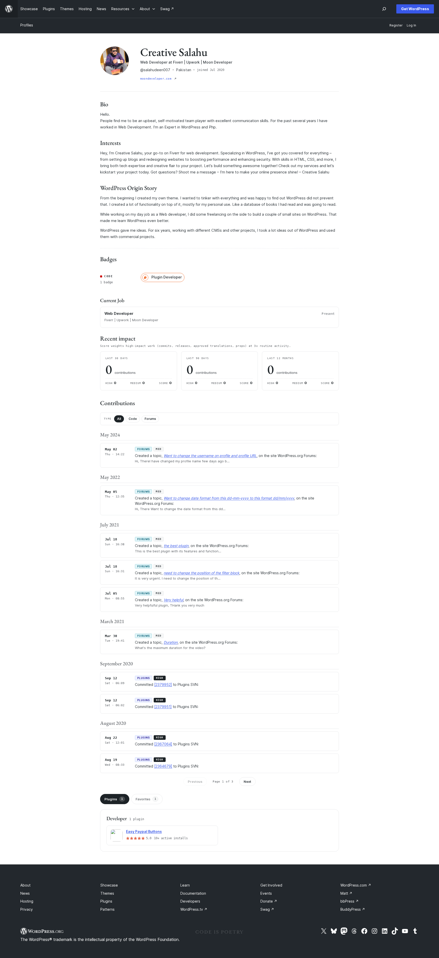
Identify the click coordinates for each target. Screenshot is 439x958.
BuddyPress (352, 909)
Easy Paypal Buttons (144, 831)
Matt (346, 893)
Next (247, 781)
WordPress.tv (193, 909)
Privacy (26, 909)
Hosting (26, 901)
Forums (150, 419)
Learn (185, 885)
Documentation (193, 893)
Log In (411, 25)
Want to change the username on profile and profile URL (210, 455)
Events (266, 893)
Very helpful (173, 600)
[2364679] (163, 766)
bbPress (349, 901)
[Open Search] (384, 9)
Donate (268, 901)
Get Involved (271, 885)
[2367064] (163, 744)
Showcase (109, 885)
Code (133, 419)
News (25, 893)
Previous (195, 781)
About (25, 885)
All (119, 419)
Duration (171, 642)
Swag (267, 909)
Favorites (146, 799)
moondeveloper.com (156, 78)
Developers (190, 901)
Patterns (107, 909)
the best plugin (176, 545)
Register (396, 25)
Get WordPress (415, 9)
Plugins (113, 799)
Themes (107, 893)
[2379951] (163, 706)
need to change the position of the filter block (201, 573)
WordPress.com (355, 885)
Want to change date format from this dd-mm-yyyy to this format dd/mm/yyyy (229, 498)
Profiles (26, 25)
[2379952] (163, 684)
